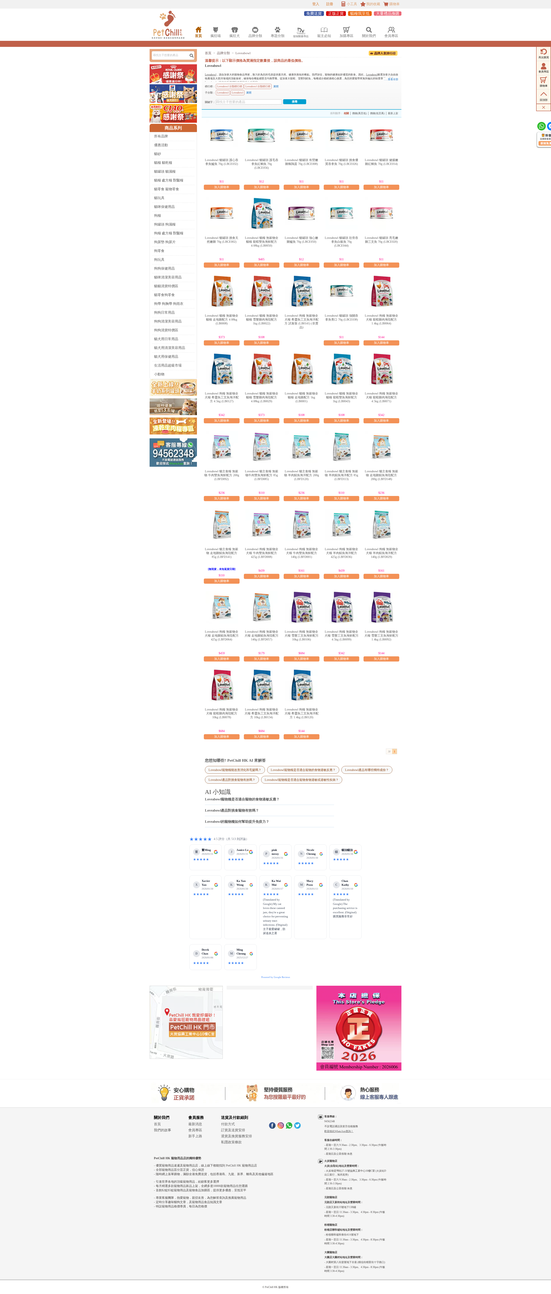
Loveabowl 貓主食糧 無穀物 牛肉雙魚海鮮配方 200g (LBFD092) (221, 475)
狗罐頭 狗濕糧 (165, 224)
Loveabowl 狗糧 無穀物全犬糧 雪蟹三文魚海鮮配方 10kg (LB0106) (302, 635)
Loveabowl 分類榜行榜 (229, 86)
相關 (346, 113)
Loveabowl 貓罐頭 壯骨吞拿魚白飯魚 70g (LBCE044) (341, 241)
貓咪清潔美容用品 (168, 277)
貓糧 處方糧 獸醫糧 (168, 180)
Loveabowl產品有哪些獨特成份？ (367, 770)
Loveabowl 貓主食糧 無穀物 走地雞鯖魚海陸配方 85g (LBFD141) (221, 553)
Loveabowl (243, 53)
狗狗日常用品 (164, 312)
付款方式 (228, 1124)
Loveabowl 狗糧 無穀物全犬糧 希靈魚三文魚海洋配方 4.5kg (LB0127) (222, 397)
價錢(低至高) (377, 113)
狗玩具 (159, 259)
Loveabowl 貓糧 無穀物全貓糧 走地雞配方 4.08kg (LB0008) (221, 319)
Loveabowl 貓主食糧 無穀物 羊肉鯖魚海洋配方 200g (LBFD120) (301, 475)
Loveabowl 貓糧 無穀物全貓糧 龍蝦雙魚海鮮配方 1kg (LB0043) (341, 397)
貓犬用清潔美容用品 (169, 348)
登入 (315, 4)
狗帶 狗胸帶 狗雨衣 (168, 303)
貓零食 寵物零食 (166, 189)
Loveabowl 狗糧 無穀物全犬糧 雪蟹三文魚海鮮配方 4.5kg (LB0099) (342, 635)
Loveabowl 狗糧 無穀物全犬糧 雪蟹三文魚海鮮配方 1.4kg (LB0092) (381, 635)
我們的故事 (162, 1130)
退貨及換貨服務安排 (236, 1136)
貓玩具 (159, 198)
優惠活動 (161, 145)
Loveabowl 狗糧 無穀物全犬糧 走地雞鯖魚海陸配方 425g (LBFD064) (222, 635)
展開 (276, 86)
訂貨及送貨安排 (233, 1130)
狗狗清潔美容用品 (168, 321)
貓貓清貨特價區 (166, 286)
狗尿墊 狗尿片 (165, 242)
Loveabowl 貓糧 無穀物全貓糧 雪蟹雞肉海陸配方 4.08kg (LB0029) (261, 397)
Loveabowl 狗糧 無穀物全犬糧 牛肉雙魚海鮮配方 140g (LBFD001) (301, 553)
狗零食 (159, 251)
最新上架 (393, 113)
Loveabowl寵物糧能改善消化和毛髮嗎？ (235, 770)
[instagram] (280, 1127)
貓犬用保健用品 (166, 356)
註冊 (329, 4)
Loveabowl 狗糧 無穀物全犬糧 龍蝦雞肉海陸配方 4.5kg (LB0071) (381, 397)
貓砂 (157, 154)
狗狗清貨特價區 (166, 330)
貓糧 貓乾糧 (163, 162)
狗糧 (157, 215)
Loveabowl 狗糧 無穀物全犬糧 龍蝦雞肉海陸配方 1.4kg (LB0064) (381, 319)
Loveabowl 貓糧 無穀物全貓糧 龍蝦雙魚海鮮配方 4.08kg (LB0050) (261, 241)
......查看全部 (391, 79)
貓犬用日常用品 (166, 339)
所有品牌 (161, 136)
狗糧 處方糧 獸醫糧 (168, 233)
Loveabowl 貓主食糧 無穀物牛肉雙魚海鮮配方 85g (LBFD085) (261, 475)
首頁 (208, 53)
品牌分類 (223, 53)
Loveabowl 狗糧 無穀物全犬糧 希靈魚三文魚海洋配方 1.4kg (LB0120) (302, 713)
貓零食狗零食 (164, 295)
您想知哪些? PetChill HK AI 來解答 (235, 760)
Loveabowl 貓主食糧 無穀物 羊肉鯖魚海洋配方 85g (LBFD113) (341, 475)
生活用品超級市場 (168, 365)
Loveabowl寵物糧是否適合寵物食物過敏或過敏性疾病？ (302, 779)
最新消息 (195, 1124)
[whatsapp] (289, 1127)
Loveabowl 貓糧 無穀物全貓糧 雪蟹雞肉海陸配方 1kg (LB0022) (261, 319)
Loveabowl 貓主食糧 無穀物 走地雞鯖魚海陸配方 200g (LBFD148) (381, 475)
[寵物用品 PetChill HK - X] (297, 1127)
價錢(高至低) (359, 113)
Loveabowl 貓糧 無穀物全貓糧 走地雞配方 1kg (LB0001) (301, 397)
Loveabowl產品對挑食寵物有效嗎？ (232, 779)
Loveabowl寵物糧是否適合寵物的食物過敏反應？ (303, 770)
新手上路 (195, 1136)
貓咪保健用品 (164, 207)
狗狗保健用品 (164, 268)
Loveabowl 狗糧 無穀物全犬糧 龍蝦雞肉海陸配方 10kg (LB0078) (221, 713)
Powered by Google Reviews (275, 977)
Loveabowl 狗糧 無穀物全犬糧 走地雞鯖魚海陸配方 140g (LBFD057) (262, 635)
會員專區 (195, 1130)
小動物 (159, 374)
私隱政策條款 (231, 1142)
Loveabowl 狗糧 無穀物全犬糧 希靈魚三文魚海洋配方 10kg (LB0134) (262, 713)
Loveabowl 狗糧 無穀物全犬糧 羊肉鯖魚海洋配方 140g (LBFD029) (381, 553)
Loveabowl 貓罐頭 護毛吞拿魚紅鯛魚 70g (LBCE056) (261, 163)
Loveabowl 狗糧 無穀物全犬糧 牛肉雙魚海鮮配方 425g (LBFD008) (261, 553)
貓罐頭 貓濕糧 (165, 171)
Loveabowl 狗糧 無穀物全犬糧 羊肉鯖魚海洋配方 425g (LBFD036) (341, 553)
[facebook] (272, 1127)
